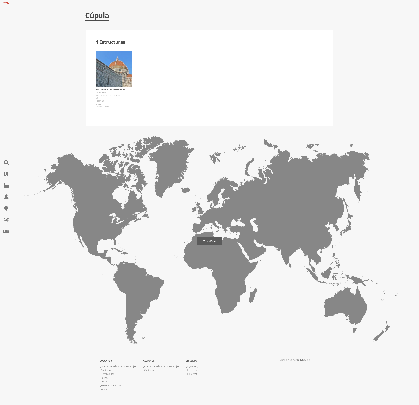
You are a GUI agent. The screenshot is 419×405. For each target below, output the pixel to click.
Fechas (105, 377)
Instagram (192, 370)
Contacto (106, 370)
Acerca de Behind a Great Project (119, 366)
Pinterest (192, 373)
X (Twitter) (192, 366)
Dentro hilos (107, 373)
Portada (105, 381)
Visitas (104, 389)
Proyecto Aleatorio (111, 385)
